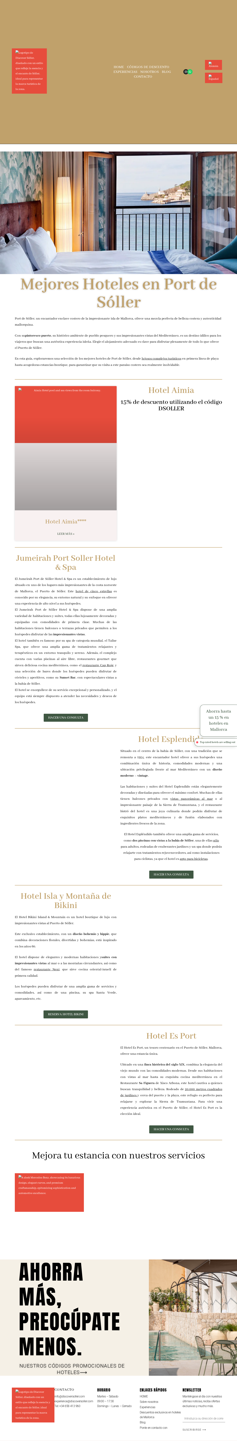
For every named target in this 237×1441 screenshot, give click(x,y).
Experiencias (125, 72)
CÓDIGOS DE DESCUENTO (148, 67)
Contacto (143, 77)
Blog (166, 72)
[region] (48, 1414)
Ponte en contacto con (153, 1428)
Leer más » (65, 534)
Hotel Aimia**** (65, 522)
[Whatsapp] (190, 71)
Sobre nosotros (149, 1402)
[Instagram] (185, 71)
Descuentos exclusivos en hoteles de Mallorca (160, 1415)
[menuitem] (213, 60)
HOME (119, 67)
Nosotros (149, 72)
